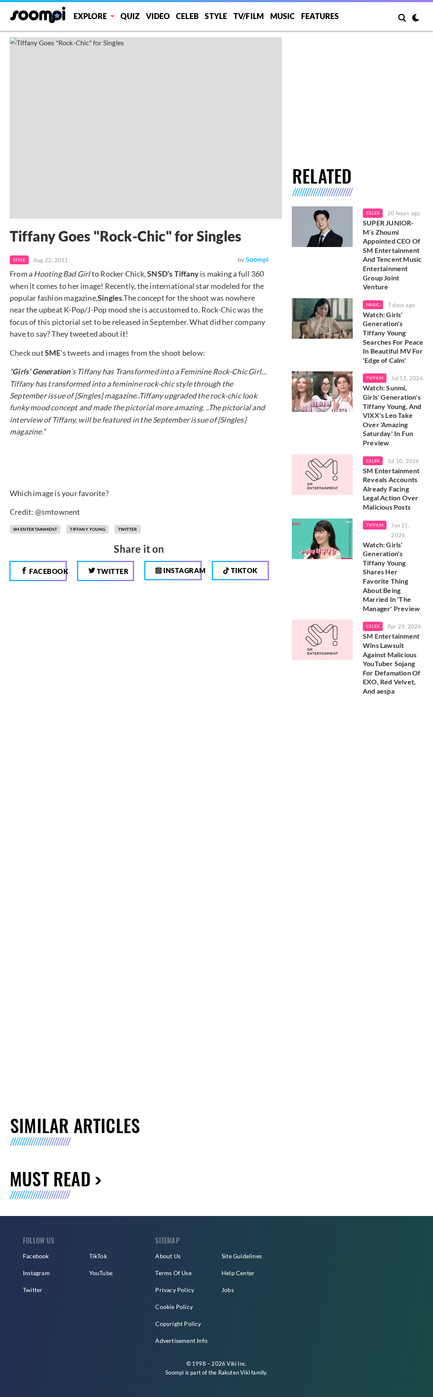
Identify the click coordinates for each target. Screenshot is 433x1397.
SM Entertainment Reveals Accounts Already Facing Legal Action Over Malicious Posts (391, 489)
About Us (168, 1256)
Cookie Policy (174, 1306)
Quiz (130, 16)
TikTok (98, 1256)
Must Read (50, 1178)
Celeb (187, 16)
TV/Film (374, 377)
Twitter (112, 571)
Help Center (238, 1272)
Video (158, 16)
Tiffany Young (87, 529)
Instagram (182, 570)
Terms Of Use (173, 1272)
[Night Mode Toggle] (415, 18)
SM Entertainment (35, 529)
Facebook (47, 571)
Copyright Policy (178, 1323)
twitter (127, 529)
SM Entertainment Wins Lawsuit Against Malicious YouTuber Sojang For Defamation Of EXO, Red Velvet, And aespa (391, 663)
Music (282, 16)
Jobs (228, 1289)
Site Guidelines (242, 1256)
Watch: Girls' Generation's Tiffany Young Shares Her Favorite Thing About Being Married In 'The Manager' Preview (391, 576)
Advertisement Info (181, 1340)
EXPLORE (90, 16)
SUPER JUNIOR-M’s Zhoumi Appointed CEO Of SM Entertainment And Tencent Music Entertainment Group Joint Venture (392, 255)
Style (216, 16)
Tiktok (243, 570)
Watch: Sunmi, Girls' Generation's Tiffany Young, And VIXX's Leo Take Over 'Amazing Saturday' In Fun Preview (392, 415)
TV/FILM (248, 16)
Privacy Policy (174, 1289)
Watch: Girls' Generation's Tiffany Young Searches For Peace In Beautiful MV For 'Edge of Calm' (393, 337)
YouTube (100, 1272)
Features (320, 16)
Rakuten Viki (234, 1372)
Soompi (257, 259)
